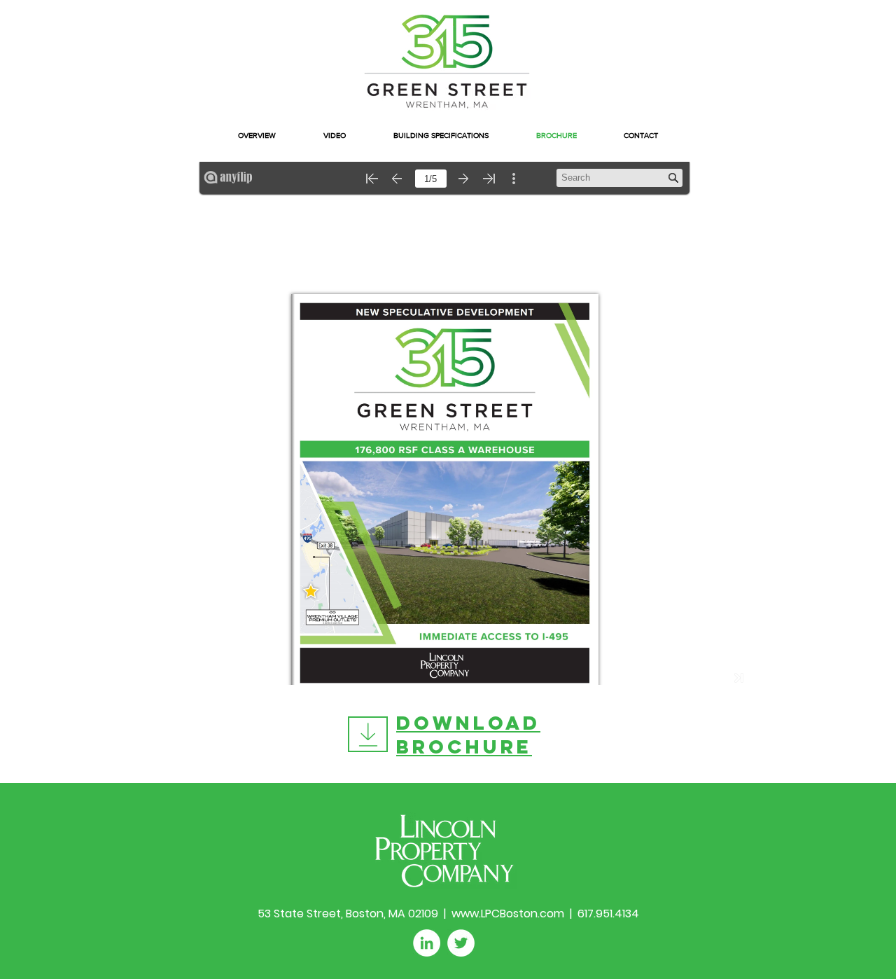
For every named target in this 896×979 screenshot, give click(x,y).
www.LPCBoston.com (507, 913)
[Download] (368, 734)
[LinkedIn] (426, 943)
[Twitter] (461, 943)
